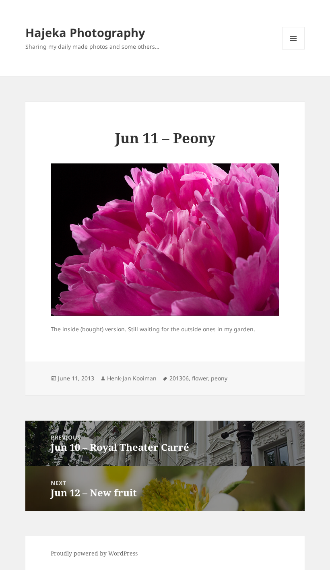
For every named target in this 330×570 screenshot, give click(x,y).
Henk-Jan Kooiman (132, 378)
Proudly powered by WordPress (94, 553)
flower (200, 378)
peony (219, 378)
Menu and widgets (294, 49)
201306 (179, 378)
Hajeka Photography (85, 32)
